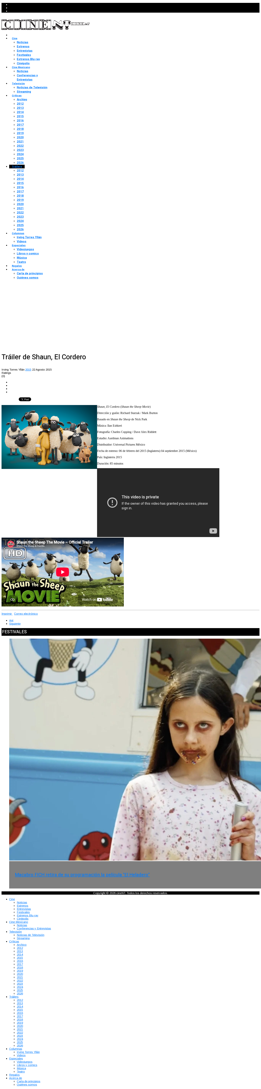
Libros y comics (28, 253)
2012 (20, 104)
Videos (21, 241)
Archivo (22, 99)
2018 (20, 129)
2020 (20, 137)
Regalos (17, 266)
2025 (20, 158)
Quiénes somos (27, 278)
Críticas (17, 95)
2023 (20, 150)
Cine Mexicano (21, 67)
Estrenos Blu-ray (28, 59)
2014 (20, 112)
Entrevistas (24, 51)
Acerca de (18, 269)
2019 (20, 133)
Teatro (21, 262)
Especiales (19, 245)
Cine (14, 38)
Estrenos (23, 46)
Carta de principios (30, 273)
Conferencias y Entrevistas (27, 77)
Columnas (18, 233)
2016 (20, 120)
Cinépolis (23, 63)
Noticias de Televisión (32, 87)
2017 (20, 125)
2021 (20, 141)
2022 (20, 146)
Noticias (22, 42)
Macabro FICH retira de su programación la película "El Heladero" (82, 874)
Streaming (24, 92)
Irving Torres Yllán (29, 237)
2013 (20, 108)
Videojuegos (25, 249)
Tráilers (17, 166)
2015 (20, 116)
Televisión (18, 83)
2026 (20, 163)
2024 (20, 154)
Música (22, 258)
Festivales (24, 55)
